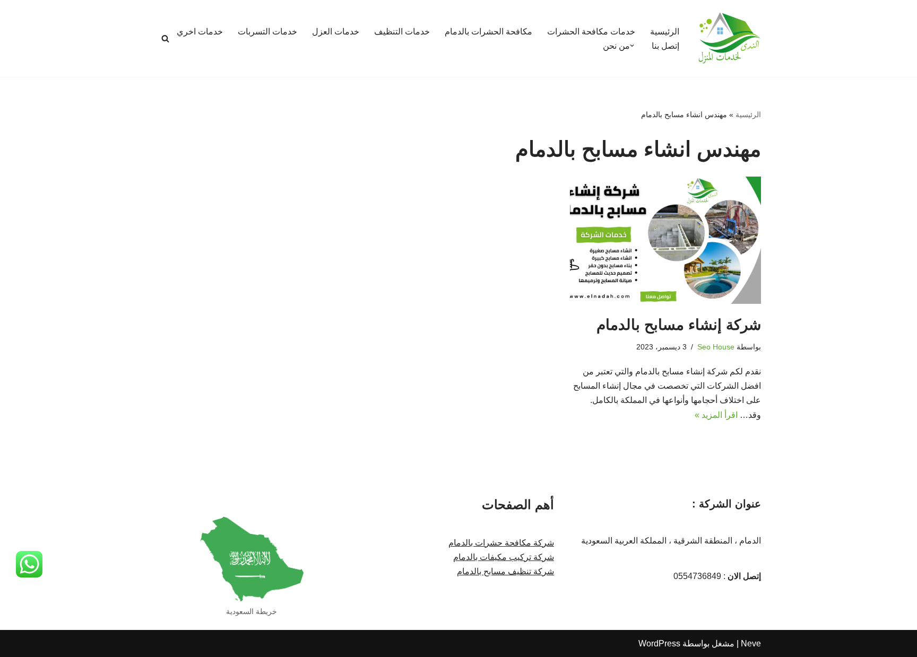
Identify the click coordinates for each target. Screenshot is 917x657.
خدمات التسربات (267, 31)
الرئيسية (664, 31)
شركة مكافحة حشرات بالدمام (501, 542)
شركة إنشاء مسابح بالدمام (678, 325)
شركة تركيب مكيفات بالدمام (503, 557)
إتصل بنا (665, 45)
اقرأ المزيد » (716, 414)
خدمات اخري (200, 31)
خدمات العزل (335, 31)
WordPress (659, 643)
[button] (632, 45)
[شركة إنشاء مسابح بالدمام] (665, 240)
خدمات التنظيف (402, 31)
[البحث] (165, 38)
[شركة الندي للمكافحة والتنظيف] (729, 38)
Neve (751, 643)
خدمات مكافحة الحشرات (591, 31)
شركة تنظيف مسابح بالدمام (505, 571)
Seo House (715, 347)
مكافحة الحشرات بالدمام (488, 31)
